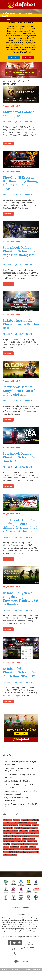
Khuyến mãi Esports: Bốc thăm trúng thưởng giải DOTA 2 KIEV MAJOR (20, 183)
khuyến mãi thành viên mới (25, 836)
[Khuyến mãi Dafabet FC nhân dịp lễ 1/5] (21, 95)
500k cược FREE (25, 13)
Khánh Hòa (17, 839)
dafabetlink (35, 825)
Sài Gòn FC (11, 849)
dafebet (5, 831)
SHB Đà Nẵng (24, 847)
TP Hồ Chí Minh (16, 852)
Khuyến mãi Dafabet (11, 106)
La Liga (10, 841)
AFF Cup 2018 (7, 820)
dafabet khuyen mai (25, 825)
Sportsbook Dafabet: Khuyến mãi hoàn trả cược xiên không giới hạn (19, 253)
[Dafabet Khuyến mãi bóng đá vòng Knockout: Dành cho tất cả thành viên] (21, 576)
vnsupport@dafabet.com (23, 949)
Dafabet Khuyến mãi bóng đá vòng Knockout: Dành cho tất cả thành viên (20, 598)
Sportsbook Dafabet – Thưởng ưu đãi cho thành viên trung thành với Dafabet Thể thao (20, 525)
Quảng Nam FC (14, 847)
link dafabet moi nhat (19, 841)
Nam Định (30, 844)
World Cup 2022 (11, 855)
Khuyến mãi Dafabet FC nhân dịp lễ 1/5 (20, 114)
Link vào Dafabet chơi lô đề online (17, 781)
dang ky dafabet (13, 831)
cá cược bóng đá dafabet (29, 820)
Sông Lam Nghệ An (21, 849)
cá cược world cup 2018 (26, 823)
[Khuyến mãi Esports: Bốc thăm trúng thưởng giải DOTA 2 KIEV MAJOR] (21, 160)
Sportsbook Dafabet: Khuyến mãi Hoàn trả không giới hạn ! (19, 391)
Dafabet (8, 825)
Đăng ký (14, 58)
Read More (8, 143)
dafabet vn (28, 828)
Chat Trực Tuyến (23, 961)
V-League (25, 852)
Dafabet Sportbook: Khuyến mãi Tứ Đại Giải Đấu (21, 324)
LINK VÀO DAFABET (8, 13)
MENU (8, 20)
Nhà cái (4, 16)
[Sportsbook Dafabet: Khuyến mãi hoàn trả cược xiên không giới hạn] (21, 230)
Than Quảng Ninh (33, 849)
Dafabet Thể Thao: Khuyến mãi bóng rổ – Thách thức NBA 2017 (19, 672)
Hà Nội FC (18, 833)
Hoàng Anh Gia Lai (9, 833)
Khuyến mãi (28, 58)
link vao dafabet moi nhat (19, 844)
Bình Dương (16, 820)
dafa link (35, 828)
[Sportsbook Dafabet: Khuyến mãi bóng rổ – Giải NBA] (21, 436)
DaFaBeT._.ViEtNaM (24, 122)
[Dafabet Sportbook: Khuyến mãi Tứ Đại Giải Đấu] (21, 302)
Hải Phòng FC (26, 833)
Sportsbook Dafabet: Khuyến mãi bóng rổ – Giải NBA (19, 457)
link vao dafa (31, 841)
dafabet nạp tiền (8, 828)
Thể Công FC (7, 852)
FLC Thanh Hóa (34, 831)
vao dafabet (32, 852)
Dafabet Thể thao (19, 828)
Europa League (23, 831)
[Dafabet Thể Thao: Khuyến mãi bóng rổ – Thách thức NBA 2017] (21, 649)
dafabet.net (14, 825)
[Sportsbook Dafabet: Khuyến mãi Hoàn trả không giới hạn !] (21, 370)
